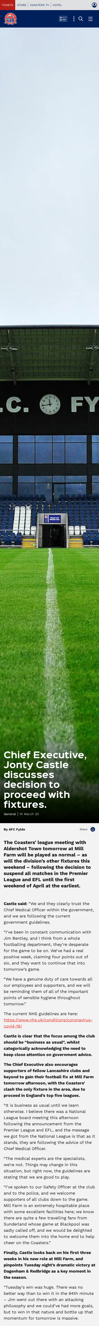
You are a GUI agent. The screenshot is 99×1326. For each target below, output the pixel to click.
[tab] (7, 5)
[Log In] (94, 5)
